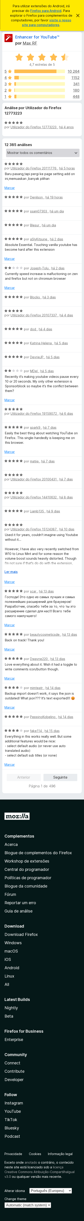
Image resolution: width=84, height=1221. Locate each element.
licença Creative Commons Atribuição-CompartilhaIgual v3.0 (39, 1171)
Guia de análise (18, 911)
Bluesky (11, 1128)
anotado (31, 1162)
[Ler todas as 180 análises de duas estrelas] (39, 90)
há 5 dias (61, 343)
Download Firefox (21, 934)
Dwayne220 (39, 659)
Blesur (35, 225)
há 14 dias (52, 688)
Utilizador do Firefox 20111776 (34, 168)
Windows (13, 942)
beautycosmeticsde (45, 634)
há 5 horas (67, 168)
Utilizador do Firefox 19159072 (34, 413)
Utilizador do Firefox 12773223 (34, 127)
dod (33, 329)
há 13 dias (46, 591)
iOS (7, 959)
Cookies (35, 1154)
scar (33, 591)
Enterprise (13, 1039)
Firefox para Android (45, 11)
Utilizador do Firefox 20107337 (34, 315)
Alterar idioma (14, 1191)
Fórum (10, 894)
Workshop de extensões (26, 861)
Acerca (11, 844)
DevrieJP (37, 357)
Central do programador (26, 869)
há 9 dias (53, 511)
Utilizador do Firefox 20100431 (34, 479)
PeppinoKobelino (43, 717)
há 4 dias (66, 315)
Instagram (13, 1103)
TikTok (10, 1119)
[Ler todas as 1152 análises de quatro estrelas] (39, 77)
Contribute (14, 1071)
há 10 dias (66, 529)
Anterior (23, 777)
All (6, 984)
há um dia (57, 211)
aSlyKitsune (39, 239)
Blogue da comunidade (25, 886)
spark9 (35, 427)
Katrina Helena (41, 343)
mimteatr (37, 688)
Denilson (37, 197)
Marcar (9, 188)
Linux (9, 976)
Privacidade (13, 1154)
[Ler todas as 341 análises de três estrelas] (39, 84)
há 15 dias (52, 731)
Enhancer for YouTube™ (37, 37)
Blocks (35, 297)
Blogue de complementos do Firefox (38, 852)
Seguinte (60, 777)
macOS (11, 951)
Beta (8, 1016)
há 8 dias (66, 497)
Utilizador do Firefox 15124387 (34, 529)
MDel (34, 371)
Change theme (15, 1199)
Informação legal (60, 1154)
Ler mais (11, 572)
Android (11, 967)
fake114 (36, 731)
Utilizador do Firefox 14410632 (34, 497)
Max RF (30, 43)
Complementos (19, 836)
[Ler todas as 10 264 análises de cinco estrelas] (39, 71)
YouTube (12, 1111)
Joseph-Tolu (40, 268)
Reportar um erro (20, 902)
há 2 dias (56, 239)
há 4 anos (66, 127)
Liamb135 (37, 511)
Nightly (11, 1007)
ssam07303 (39, 211)
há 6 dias (66, 413)
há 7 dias (49, 427)
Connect (12, 1063)
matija (34, 461)
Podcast (12, 1136)
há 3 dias (49, 297)
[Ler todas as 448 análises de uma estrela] (39, 96)
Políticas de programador (27, 877)
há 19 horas (54, 197)
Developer (14, 1079)
